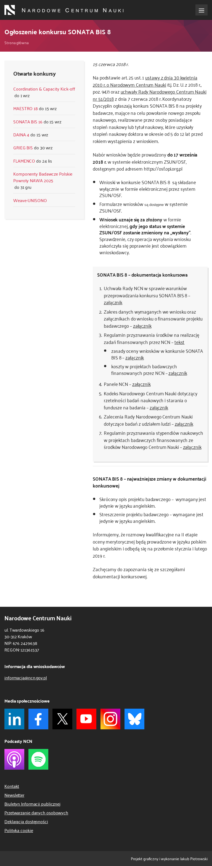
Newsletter (14, 795)
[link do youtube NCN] (86, 719)
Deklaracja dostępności (26, 821)
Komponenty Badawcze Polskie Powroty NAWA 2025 (42, 177)
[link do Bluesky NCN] (134, 719)
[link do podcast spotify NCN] (38, 759)
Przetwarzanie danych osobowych (36, 812)
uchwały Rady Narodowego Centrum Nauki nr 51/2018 (149, 95)
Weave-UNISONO (30, 200)
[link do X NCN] (62, 719)
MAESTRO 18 (25, 108)
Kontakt (11, 786)
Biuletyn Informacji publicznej (32, 803)
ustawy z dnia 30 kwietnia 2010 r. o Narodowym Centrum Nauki (145, 81)
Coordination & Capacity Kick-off (44, 88)
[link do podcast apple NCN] (14, 759)
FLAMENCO (24, 161)
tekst (179, 341)
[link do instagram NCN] (110, 719)
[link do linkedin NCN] (14, 719)
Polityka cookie (18, 830)
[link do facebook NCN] (38, 719)
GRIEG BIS (23, 147)
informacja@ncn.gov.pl (25, 677)
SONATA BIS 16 (28, 121)
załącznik (113, 302)
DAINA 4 (21, 134)
